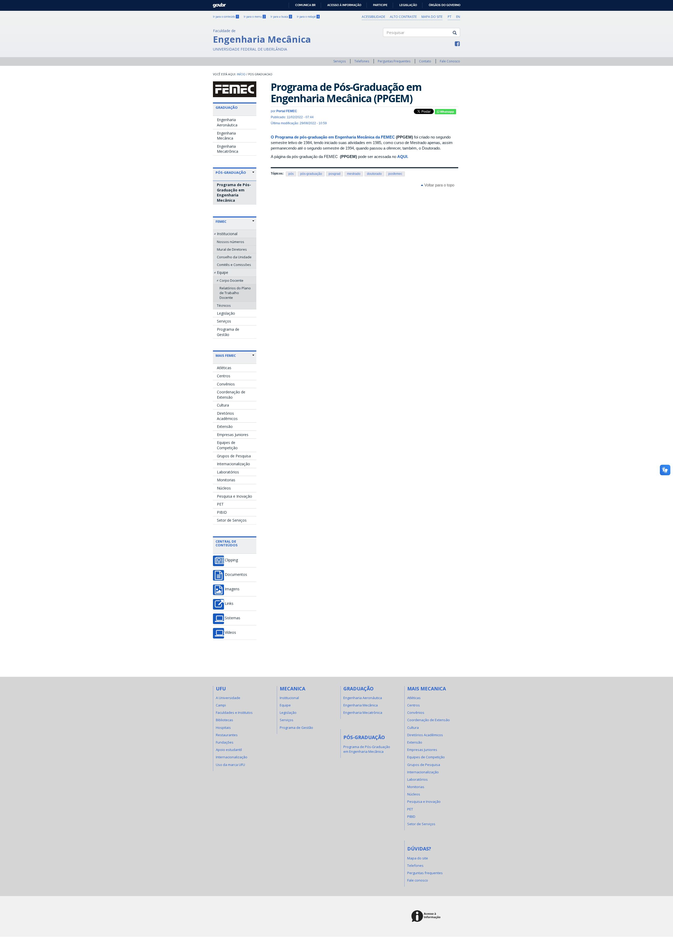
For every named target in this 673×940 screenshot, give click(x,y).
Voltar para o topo (438, 185)
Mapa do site (431, 16)
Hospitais (223, 727)
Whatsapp (446, 111)
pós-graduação (311, 174)
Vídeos (230, 632)
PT (449, 16)
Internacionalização (233, 463)
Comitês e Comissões (234, 264)
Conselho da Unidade (234, 257)
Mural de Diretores (232, 249)
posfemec (395, 174)
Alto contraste (403, 16)
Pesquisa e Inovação (234, 496)
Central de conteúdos (227, 543)
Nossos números (230, 241)
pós (291, 174)
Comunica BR (305, 5)
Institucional (227, 233)
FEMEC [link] (221, 221)
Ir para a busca (281, 16)
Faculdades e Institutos (234, 712)
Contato (425, 61)
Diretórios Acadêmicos (227, 416)
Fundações (224, 742)
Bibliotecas (224, 720)
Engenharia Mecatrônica (227, 149)
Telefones (361, 61)
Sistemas (232, 618)
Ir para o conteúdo (225, 16)
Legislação (408, 5)
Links (229, 603)
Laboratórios (228, 471)
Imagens (232, 589)
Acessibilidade (373, 16)
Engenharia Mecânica (226, 136)
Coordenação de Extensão (231, 394)
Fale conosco (417, 880)
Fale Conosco (450, 61)
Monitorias (226, 479)
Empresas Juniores (232, 434)
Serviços (339, 61)
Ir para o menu (254, 16)
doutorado (374, 174)
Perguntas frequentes (425, 872)
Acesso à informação (344, 5)
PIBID (222, 512)
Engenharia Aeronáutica (227, 122)
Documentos (236, 574)
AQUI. (402, 156)
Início (241, 74)
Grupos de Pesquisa (234, 455)
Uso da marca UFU (230, 764)
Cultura (223, 405)
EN (458, 16)
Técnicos (224, 305)
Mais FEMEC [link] (226, 355)
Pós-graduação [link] (231, 172)
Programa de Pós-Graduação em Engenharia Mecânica (234, 192)
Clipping (231, 560)
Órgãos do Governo (444, 5)
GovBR (217, 4)
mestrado (353, 174)
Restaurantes (227, 735)
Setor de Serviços (232, 520)
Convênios (226, 384)
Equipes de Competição (227, 445)
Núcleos (224, 488)
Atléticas (224, 367)
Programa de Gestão (228, 332)
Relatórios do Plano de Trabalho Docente (235, 293)
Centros (223, 375)
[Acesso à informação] (426, 916)
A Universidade (228, 697)
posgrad (334, 174)
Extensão (225, 426)
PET (220, 504)
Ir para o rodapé (308, 16)
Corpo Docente (231, 280)
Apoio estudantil (229, 749)
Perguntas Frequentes (394, 61)
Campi (221, 705)
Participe (380, 5)
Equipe (222, 272)
